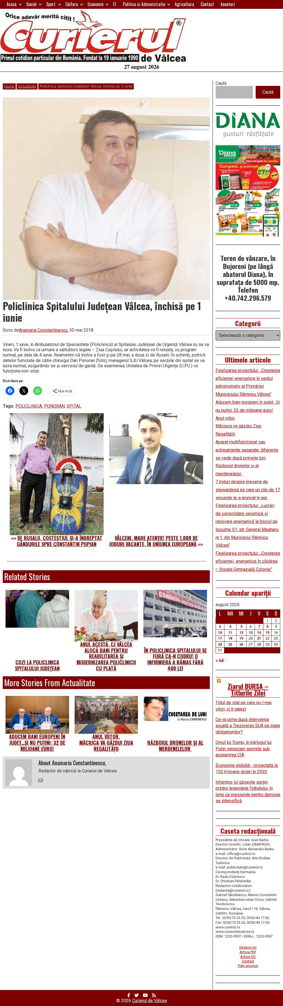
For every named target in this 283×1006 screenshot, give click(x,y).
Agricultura (184, 4)
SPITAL (74, 406)
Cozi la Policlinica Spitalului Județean (37, 665)
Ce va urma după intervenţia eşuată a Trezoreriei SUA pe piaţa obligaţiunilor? (248, 726)
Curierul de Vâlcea (149, 1000)
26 (241, 644)
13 (251, 632)
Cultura (71, 4)
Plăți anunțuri (248, 966)
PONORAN (54, 406)
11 (230, 632)
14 (259, 632)
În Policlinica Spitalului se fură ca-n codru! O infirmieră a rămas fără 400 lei (175, 659)
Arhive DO (248, 957)
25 (230, 644)
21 (259, 638)
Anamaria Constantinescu (43, 330)
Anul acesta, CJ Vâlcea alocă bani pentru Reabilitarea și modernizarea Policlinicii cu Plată (106, 656)
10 (220, 632)
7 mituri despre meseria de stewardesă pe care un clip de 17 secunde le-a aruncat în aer (248, 489)
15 (267, 632)
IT (114, 4)
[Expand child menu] (20, 4)
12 (241, 632)
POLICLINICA (28, 406)
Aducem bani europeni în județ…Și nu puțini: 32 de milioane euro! (37, 742)
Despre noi (247, 947)
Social (31, 4)
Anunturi (228, 4)
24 (220, 644)
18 (230, 638)
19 (241, 638)
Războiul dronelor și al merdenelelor (175, 745)
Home (9, 86)
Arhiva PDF (248, 952)
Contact (207, 4)
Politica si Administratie (144, 4)
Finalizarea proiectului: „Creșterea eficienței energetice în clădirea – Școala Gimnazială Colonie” (248, 561)
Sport (51, 4)
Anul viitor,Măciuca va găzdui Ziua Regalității (106, 742)
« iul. (220, 660)
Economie (95, 4)
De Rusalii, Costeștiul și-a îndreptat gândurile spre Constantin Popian (59, 541)
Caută (221, 83)
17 (220, 638)
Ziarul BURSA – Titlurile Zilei (248, 689)
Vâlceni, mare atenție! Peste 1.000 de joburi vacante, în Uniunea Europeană (153, 541)
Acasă (12, 4)
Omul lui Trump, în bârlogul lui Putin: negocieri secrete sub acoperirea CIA (243, 748)
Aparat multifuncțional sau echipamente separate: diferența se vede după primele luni (247, 450)
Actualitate (27, 86)
